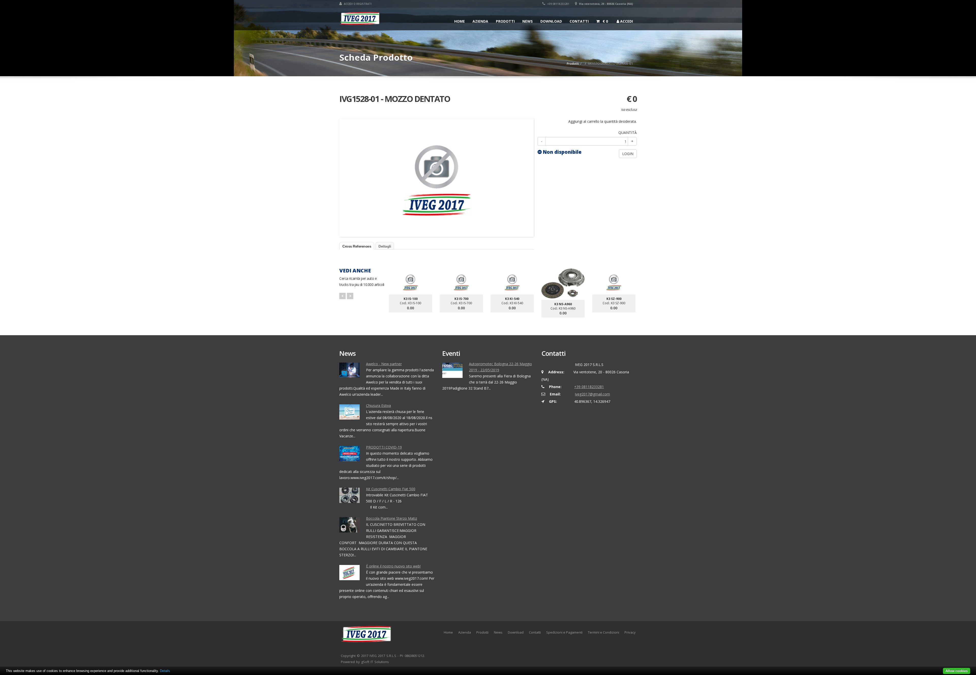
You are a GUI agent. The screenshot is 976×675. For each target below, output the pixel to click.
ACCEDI (626, 21)
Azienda (480, 21)
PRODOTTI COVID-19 (384, 447)
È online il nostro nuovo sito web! (393, 566)
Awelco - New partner (384, 363)
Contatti (579, 21)
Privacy (630, 632)
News (527, 21)
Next (350, 296)
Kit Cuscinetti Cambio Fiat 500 (390, 488)
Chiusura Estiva (378, 405)
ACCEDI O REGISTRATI (357, 4)
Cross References (356, 246)
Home (459, 21)
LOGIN (627, 153)
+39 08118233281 (557, 4)
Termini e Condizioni (603, 632)
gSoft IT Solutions (375, 661)
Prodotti (505, 21)
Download (551, 21)
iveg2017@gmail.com (592, 394)
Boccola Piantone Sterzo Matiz (391, 518)
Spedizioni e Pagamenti (564, 632)
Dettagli (384, 246)
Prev (342, 296)
